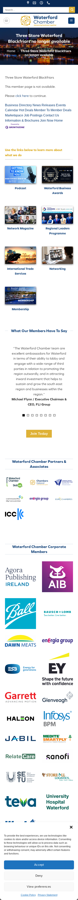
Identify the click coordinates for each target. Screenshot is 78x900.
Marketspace (14, 115)
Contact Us (51, 115)
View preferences (39, 886)
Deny (39, 875)
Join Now (46, 120)
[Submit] (72, 10)
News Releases (44, 105)
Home (11, 51)
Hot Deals (26, 110)
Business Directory (18, 105)
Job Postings (33, 115)
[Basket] (6, 21)
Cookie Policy (28, 895)
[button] (71, 827)
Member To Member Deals (52, 110)
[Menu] (71, 21)
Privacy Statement (47, 895)
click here (22, 96)
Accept (39, 864)
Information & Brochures (22, 120)
